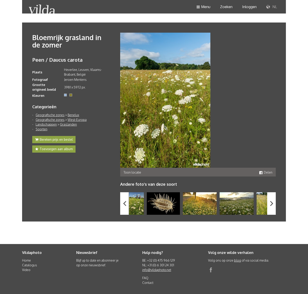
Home (26, 260)
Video (26, 270)
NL (274, 7)
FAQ (145, 278)
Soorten (41, 129)
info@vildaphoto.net (156, 270)
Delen (268, 172)
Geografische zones (50, 115)
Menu (205, 7)
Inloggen (249, 7)
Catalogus (29, 265)
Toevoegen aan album (56, 149)
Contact (147, 283)
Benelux (73, 115)
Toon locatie (132, 172)
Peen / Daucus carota (57, 60)
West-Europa (77, 120)
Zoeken (226, 7)
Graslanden (68, 124)
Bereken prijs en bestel (56, 139)
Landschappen (46, 124)
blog (237, 260)
